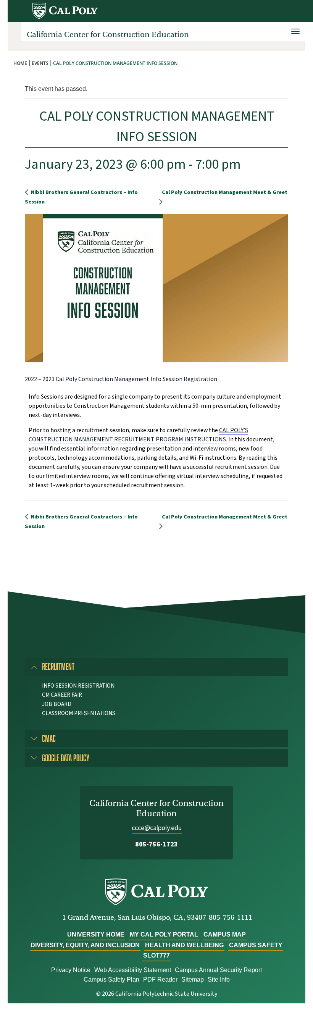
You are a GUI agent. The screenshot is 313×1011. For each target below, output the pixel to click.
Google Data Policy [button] (65, 758)
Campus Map (224, 934)
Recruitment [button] (58, 666)
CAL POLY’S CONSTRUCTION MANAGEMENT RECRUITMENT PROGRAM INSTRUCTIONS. (138, 435)
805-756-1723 (156, 844)
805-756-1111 (230, 917)
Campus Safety (255, 945)
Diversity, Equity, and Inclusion (85, 945)
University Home (95, 934)
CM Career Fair (62, 695)
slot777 (156, 955)
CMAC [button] (49, 738)
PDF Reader (160, 979)
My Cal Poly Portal (164, 934)
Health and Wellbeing (184, 945)
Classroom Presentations (78, 713)
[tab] (156, 666)
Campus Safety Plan (111, 979)
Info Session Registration (78, 686)
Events (40, 63)
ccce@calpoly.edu (157, 828)
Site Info (219, 979)
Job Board (56, 704)
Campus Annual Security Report (218, 970)
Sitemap (192, 979)
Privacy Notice (70, 970)
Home (20, 63)
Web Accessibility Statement (132, 970)
